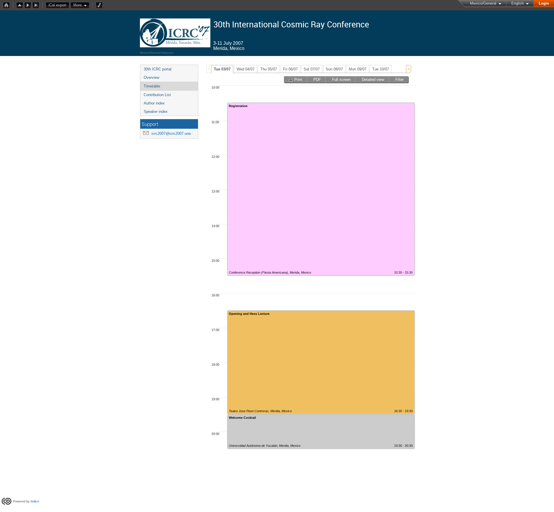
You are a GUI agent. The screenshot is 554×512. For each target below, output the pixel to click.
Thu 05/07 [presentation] (268, 69)
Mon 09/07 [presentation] (357, 69)
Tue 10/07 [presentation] (380, 69)
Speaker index (156, 111)
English (517, 3)
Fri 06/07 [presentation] (290, 69)
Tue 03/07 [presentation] (222, 69)
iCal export (57, 5)
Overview (151, 77)
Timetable (152, 86)
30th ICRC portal (157, 69)
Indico (35, 501)
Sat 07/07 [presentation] (312, 69)
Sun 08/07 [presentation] (334, 69)
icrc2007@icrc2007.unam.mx (175, 133)
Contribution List (157, 95)
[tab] (222, 69)
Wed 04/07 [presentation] (245, 69)
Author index (154, 103)
